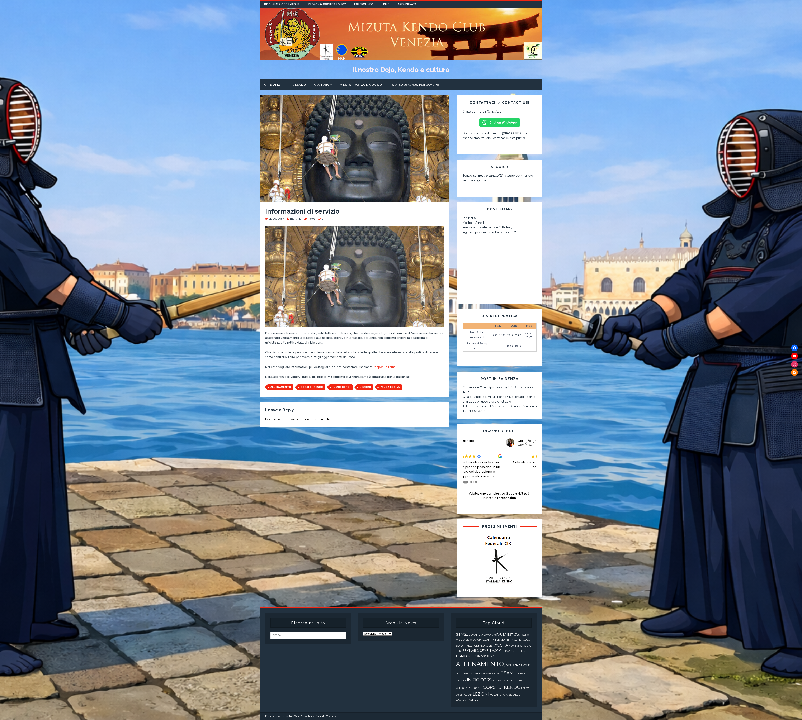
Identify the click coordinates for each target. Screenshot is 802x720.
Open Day (468, 673)
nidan (512, 645)
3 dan (507, 665)
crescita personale (469, 688)
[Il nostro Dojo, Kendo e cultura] (401, 57)
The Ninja (295, 218)
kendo (474, 699)
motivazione (492, 674)
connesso (288, 419)
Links (386, 4)
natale (525, 665)
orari (515, 665)
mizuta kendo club (479, 645)
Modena (467, 694)
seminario (471, 650)
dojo (459, 673)
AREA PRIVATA (407, 4)
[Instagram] (794, 364)
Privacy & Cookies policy (327, 4)
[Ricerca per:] (308, 635)
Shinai (519, 681)
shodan (480, 673)
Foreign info (363, 4)
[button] (533, 443)
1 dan (476, 656)
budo (459, 651)
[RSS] (794, 372)
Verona (521, 645)
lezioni (365, 387)
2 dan (473, 634)
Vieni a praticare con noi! (362, 84)
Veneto (491, 635)
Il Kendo (299, 84)
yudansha (497, 694)
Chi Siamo (272, 84)
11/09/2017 (276, 218)
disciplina (487, 656)
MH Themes (328, 716)
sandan (460, 645)
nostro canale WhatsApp (496, 175)
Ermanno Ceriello (513, 651)
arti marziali (512, 639)
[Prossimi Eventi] (500, 560)
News (311, 218)
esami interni (493, 639)
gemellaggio (491, 651)
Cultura (321, 84)
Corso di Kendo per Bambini (415, 84)
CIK (528, 645)
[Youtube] (794, 356)
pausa (526, 639)
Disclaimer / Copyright (282, 4)
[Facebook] (794, 347)
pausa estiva (390, 387)
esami (508, 673)
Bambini (464, 656)
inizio (508, 694)
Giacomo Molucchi (504, 681)
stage (462, 634)
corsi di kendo (312, 387)
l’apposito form (384, 367)
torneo (482, 635)
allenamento (280, 387)
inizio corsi (341, 387)
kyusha (500, 645)
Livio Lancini (474, 639)
